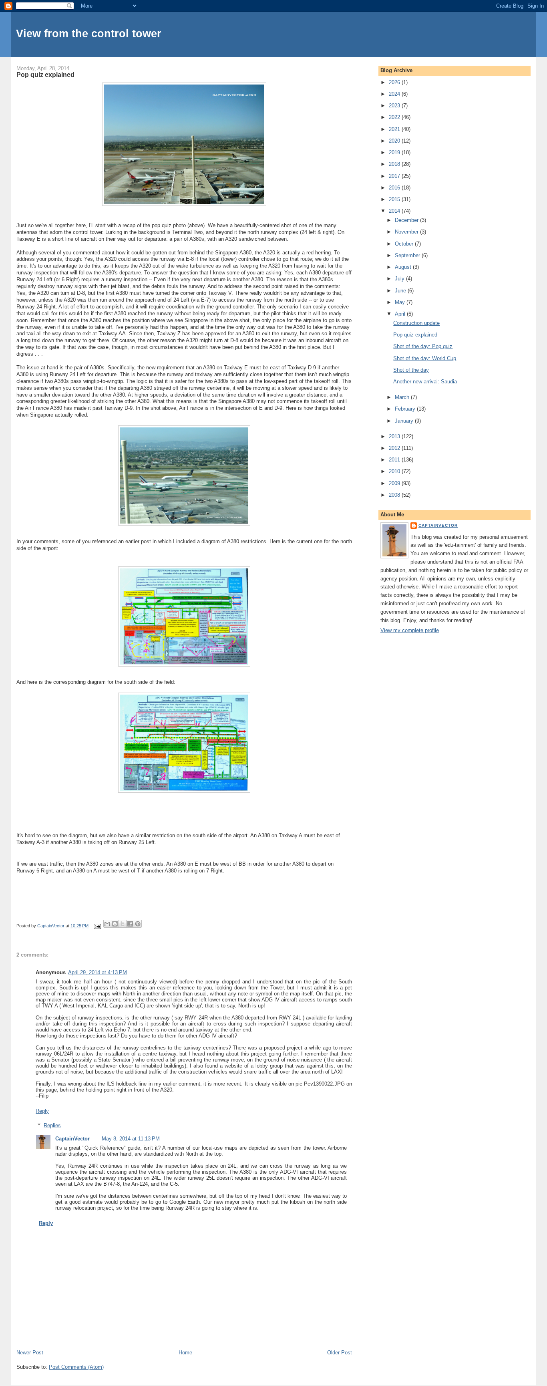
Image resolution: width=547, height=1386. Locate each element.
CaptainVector (72, 1139)
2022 (395, 117)
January (405, 421)
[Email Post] (97, 925)
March (403, 397)
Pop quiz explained (415, 335)
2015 (395, 199)
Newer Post (29, 1353)
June (401, 291)
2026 (395, 82)
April (401, 314)
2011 (395, 460)
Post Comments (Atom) (76, 1367)
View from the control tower (88, 33)
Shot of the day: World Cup (424, 358)
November (407, 232)
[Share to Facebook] (130, 924)
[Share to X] (123, 924)
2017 (395, 176)
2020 (395, 141)
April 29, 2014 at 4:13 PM (97, 972)
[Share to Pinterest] (138, 924)
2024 (395, 94)
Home (185, 1353)
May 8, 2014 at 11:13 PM (131, 1139)
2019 (395, 152)
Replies (52, 1125)
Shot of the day (411, 370)
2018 (395, 164)
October (405, 244)
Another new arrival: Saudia (425, 382)
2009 (395, 483)
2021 (395, 129)
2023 (395, 106)
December (407, 220)
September (408, 255)
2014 (395, 211)
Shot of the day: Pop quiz (422, 346)
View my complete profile (409, 630)
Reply (42, 1111)
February (406, 409)
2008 (395, 495)
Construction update (416, 323)
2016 (395, 188)
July (400, 279)
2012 (395, 448)
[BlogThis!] (115, 924)
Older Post (339, 1353)
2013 (395, 436)
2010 (395, 471)
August (404, 267)
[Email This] (107, 924)
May (400, 302)
